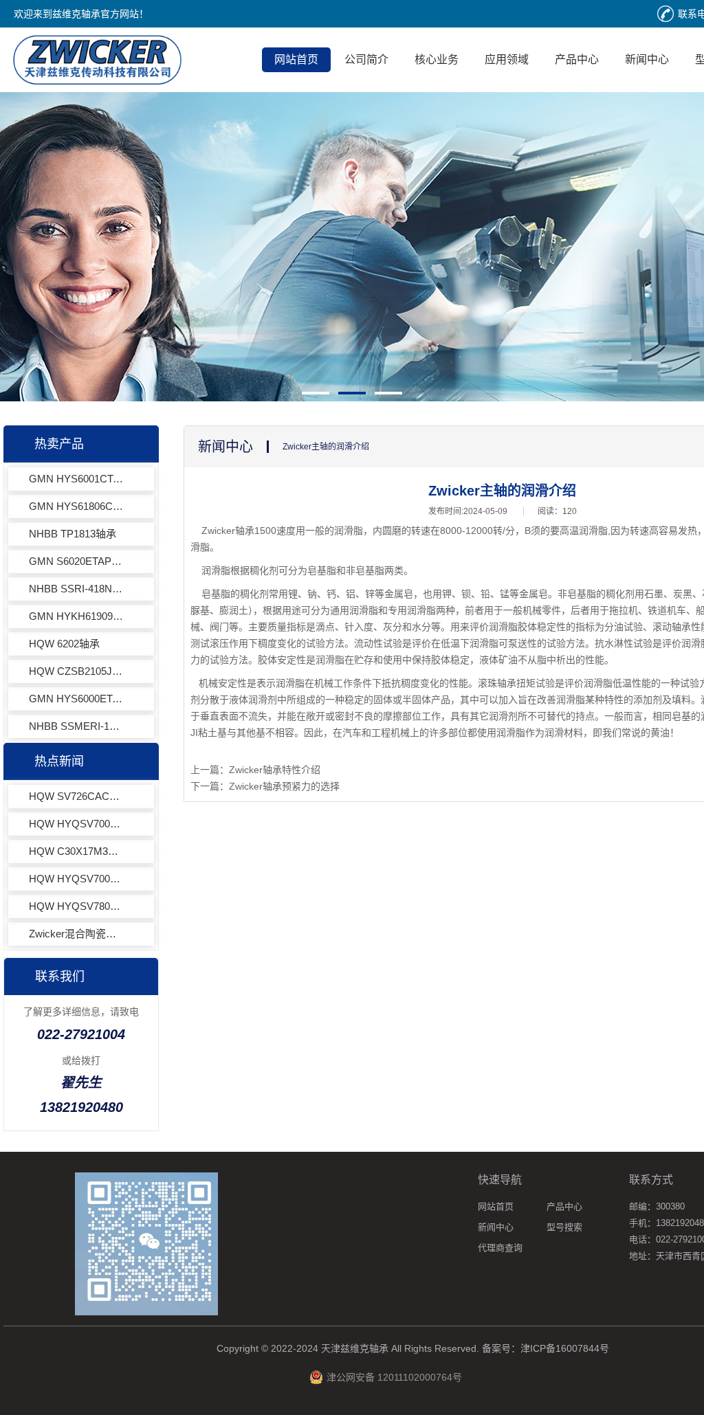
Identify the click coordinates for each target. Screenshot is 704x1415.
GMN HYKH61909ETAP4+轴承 (77, 616)
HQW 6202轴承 (64, 643)
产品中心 (577, 59)
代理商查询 (500, 1248)
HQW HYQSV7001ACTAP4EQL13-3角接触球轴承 (77, 823)
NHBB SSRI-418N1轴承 (77, 588)
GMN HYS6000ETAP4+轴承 (77, 698)
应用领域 (507, 59)
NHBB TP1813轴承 (72, 533)
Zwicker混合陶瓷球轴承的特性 (77, 933)
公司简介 (366, 59)
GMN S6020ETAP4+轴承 (77, 561)
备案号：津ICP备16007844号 (545, 1348)
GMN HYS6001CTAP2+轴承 (77, 478)
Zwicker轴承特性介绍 (274, 769)
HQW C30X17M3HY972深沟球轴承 (77, 851)
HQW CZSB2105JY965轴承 (77, 671)
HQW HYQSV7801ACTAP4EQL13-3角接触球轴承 (77, 906)
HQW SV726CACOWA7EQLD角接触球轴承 (77, 796)
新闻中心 (647, 59)
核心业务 (437, 59)
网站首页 (296, 59)
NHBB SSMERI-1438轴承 (77, 726)
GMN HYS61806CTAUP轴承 (77, 506)
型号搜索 (564, 1227)
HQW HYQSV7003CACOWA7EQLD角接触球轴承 (77, 878)
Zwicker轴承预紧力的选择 (284, 786)
